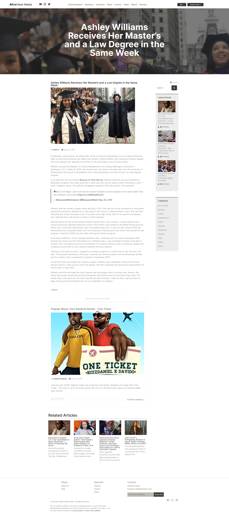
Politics (161, 242)
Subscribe (194, 5)
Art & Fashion (163, 206)
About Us (65, 486)
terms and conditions (93, 510)
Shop (126, 4)
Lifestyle (161, 234)
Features (100, 4)
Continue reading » (135, 399)
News (109, 4)
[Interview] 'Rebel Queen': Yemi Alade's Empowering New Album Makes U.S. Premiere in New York (83, 442)
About (134, 4)
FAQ (63, 489)
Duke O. (56, 150)
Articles (97, 486)
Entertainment (75, 4)
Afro (21, 4)
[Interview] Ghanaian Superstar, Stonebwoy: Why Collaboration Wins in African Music (166, 148)
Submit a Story (133, 486)
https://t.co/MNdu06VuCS (91, 194)
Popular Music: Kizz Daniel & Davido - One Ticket (81, 308)
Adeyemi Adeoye (60, 379)
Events (118, 4)
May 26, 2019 (105, 200)
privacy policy (78, 510)
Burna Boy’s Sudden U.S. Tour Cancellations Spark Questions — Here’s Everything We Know (58, 442)
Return (54, 290)
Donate (143, 4)
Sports (160, 246)
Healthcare (162, 230)
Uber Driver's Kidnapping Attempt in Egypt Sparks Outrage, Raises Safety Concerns (135, 440)
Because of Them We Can (91, 180)
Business (89, 4)
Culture (161, 214)
